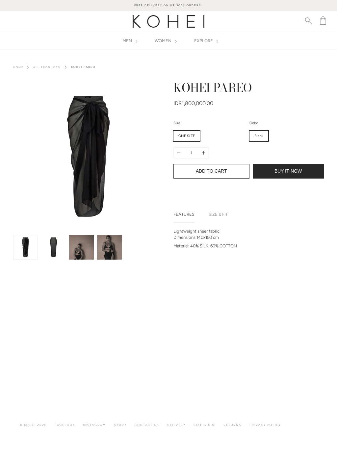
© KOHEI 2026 (33, 425)
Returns (232, 425)
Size (176, 123)
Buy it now (288, 171)
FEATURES (183, 214)
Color (253, 123)
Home (18, 67)
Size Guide (205, 425)
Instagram (94, 425)
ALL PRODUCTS (46, 67)
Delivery (176, 425)
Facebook (65, 425)
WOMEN (163, 40)
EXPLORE (204, 40)
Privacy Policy (265, 425)
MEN (127, 40)
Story (120, 425)
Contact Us (147, 425)
